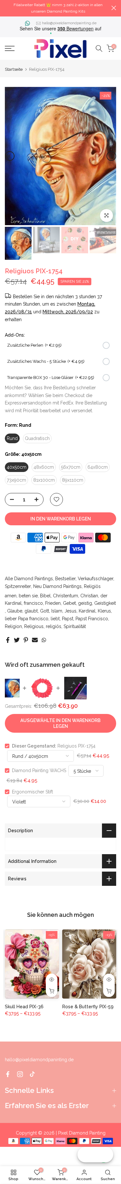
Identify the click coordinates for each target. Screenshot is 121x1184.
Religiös (92, 586)
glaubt (31, 610)
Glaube (14, 610)
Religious (34, 626)
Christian (89, 595)
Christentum (65, 595)
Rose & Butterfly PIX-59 (88, 1006)
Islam (56, 610)
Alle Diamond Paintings (29, 578)
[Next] (111, 156)
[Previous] (10, 156)
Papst (67, 618)
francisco (33, 603)
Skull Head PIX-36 (24, 1006)
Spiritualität (75, 626)
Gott (44, 610)
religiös (53, 626)
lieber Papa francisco (26, 618)
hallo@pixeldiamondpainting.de (69, 23)
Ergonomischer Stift (32, 791)
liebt (55, 618)
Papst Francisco (92, 618)
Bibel (45, 595)
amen (10, 595)
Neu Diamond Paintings (57, 586)
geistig (85, 603)
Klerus (104, 610)
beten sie (28, 595)
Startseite (14, 69)
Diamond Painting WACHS (39, 770)
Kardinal (87, 610)
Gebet (69, 603)
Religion (13, 626)
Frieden (53, 603)
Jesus (70, 610)
